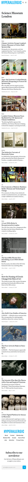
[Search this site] (23, 2)
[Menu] (25, 2)
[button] (19, 435)
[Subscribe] (24, 467)
